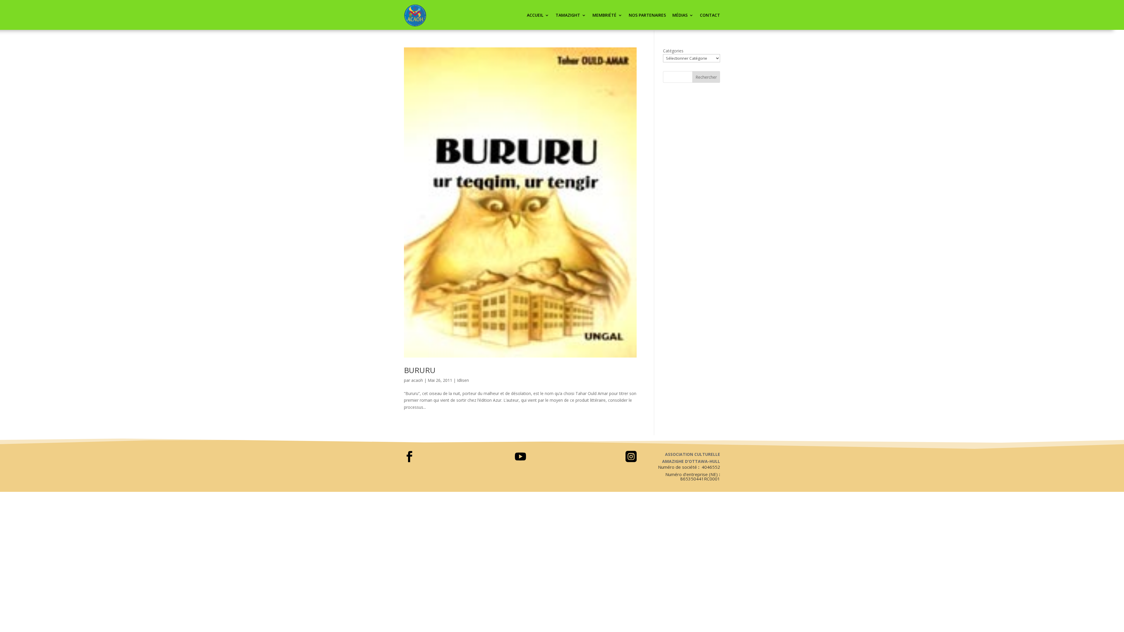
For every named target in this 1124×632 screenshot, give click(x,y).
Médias (680, 15)
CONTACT (710, 15)
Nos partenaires (647, 15)
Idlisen (463, 380)
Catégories (673, 51)
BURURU (420, 370)
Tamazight (568, 15)
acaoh (417, 380)
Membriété (604, 15)
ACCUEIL (535, 15)
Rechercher (706, 77)
